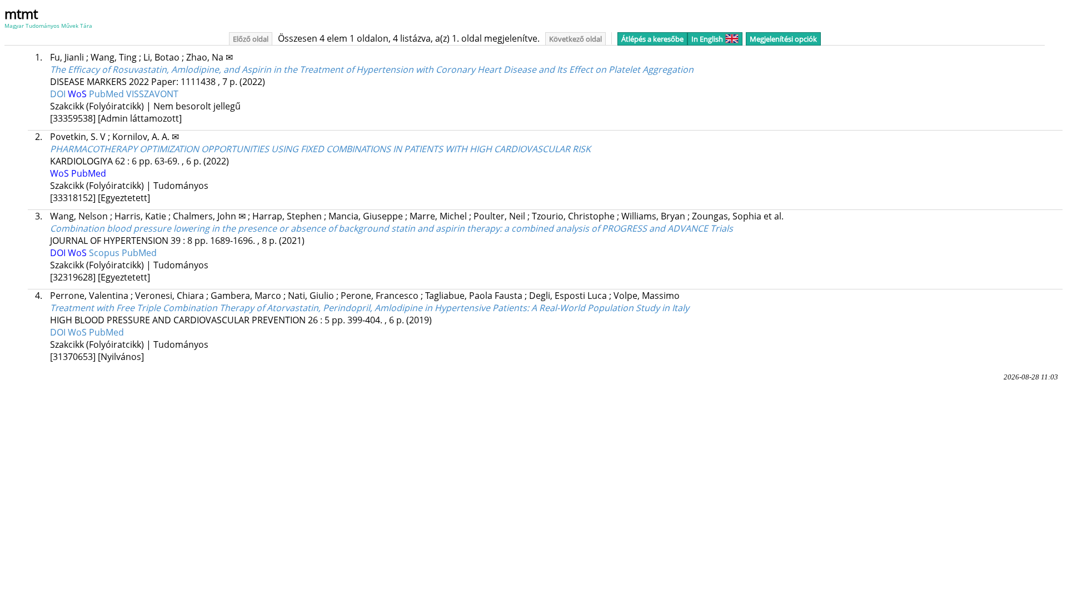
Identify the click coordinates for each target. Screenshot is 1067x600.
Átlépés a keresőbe (652, 39)
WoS (78, 94)
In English (707, 39)
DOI (59, 94)
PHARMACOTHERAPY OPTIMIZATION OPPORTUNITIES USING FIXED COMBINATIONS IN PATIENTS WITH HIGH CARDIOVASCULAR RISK (320, 149)
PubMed (107, 94)
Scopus (105, 253)
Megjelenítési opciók (783, 39)
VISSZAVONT (152, 94)
